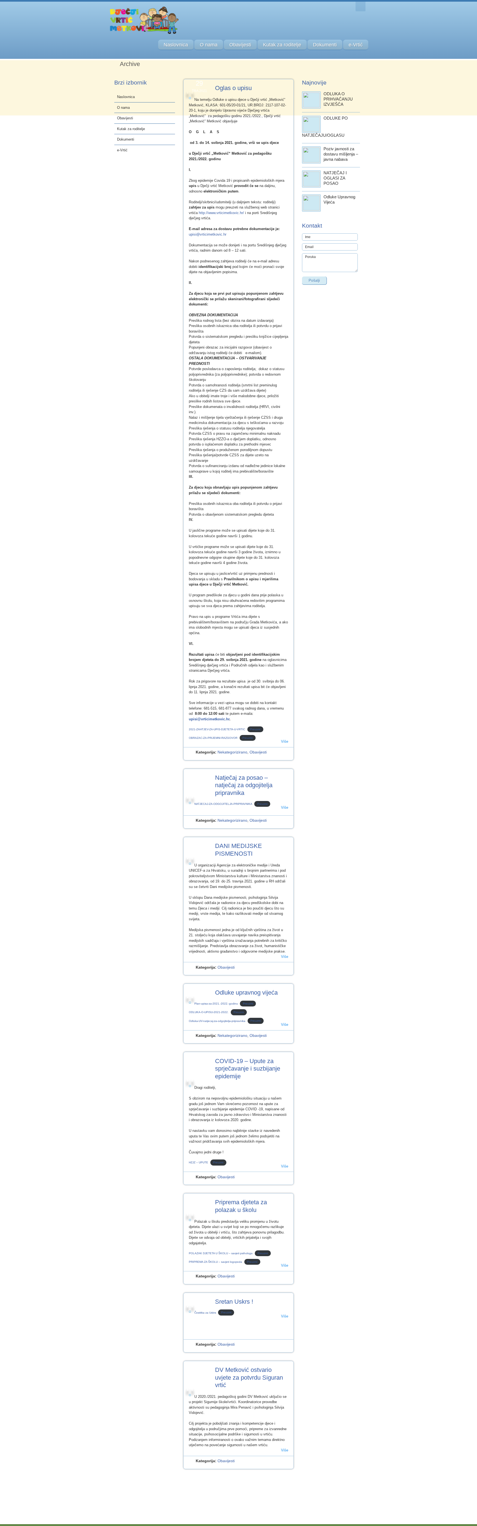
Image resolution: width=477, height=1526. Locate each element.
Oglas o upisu (233, 88)
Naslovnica (176, 45)
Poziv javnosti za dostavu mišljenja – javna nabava (341, 154)
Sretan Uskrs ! (234, 1301)
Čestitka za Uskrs (205, 1312)
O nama (209, 45)
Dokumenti (325, 45)
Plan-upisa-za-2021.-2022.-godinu (216, 1003)
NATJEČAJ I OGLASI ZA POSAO (335, 178)
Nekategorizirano (232, 752)
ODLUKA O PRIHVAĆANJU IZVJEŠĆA (338, 99)
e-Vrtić (356, 45)
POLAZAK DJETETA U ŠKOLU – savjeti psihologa (221, 1253)
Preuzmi (255, 729)
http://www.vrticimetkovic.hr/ (221, 213)
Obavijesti (240, 45)
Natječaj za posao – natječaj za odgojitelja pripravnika (243, 785)
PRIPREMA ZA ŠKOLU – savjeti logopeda (215, 1261)
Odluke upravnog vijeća (246, 992)
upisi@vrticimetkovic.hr (207, 234)
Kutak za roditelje (282, 45)
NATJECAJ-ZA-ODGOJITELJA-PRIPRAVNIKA (223, 803)
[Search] (360, 6)
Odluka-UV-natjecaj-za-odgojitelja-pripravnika (217, 1020)
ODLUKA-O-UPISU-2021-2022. (209, 1012)
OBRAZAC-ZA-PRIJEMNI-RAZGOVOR (213, 737)
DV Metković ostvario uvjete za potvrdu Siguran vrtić (249, 1377)
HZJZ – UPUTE (198, 1162)
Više (284, 741)
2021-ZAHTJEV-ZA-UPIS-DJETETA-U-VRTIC (217, 729)
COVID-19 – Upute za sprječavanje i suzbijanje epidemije (247, 1069)
